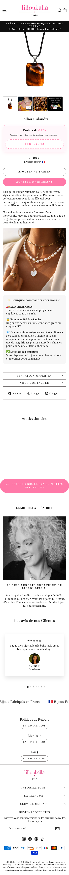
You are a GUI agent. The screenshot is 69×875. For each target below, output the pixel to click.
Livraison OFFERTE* (34, 375)
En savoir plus (34, 725)
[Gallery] (34, 72)
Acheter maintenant (34, 182)
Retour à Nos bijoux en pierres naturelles (37, 486)
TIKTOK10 (34, 144)
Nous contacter (34, 383)
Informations (33, 787)
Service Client (33, 804)
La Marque (33, 795)
